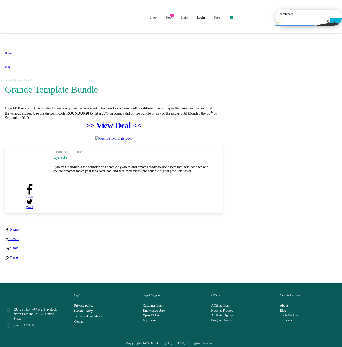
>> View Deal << (114, 125)
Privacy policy (83, 305)
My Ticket (150, 320)
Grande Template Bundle (51, 89)
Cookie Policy (83, 311)
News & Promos (222, 310)
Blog (283, 310)
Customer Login (153, 305)
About (284, 305)
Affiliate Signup (222, 315)
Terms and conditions (88, 316)
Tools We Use (289, 315)
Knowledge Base (154, 310)
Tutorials (286, 320)
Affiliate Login (221, 305)
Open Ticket (151, 315)
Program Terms (221, 320)
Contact (79, 321)
